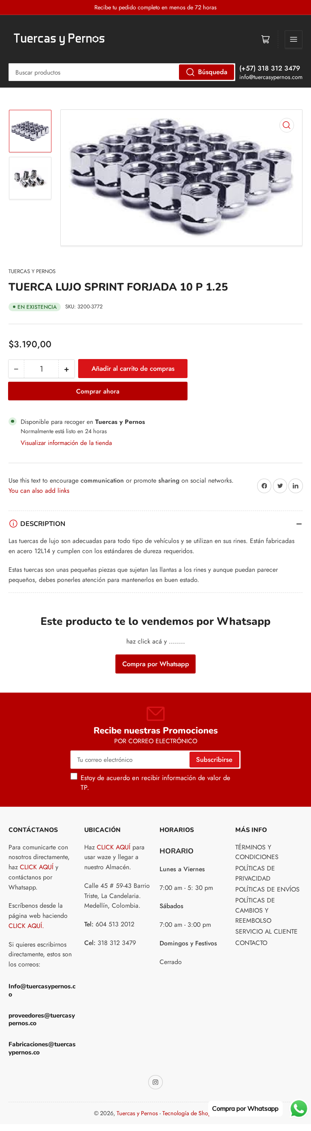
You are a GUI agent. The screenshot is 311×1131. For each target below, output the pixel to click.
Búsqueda (212, 72)
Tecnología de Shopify (189, 1113)
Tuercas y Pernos (32, 271)
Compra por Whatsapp (155, 664)
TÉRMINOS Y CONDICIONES (257, 852)
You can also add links (39, 490)
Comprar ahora (97, 391)
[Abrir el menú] (293, 39)
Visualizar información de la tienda (66, 442)
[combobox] (122, 72)
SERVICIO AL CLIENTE (266, 931)
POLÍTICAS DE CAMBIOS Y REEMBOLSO (255, 910)
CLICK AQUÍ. (26, 925)
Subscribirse (214, 759)
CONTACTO (251, 942)
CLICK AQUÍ (36, 867)
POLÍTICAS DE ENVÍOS (267, 889)
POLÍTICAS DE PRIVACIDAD (255, 873)
